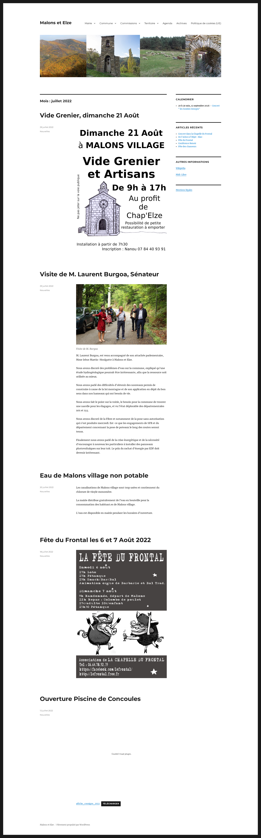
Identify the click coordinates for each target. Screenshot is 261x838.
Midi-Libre (181, 174)
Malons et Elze (56, 22)
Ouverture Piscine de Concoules (90, 698)
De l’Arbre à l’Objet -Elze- (190, 137)
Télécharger (111, 804)
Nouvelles (45, 131)
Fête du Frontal (185, 140)
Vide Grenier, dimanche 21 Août (89, 115)
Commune (106, 23)
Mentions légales (184, 190)
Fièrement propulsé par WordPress (73, 825)
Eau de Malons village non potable (94, 475)
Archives (181, 23)
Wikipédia (180, 168)
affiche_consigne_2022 (88, 803)
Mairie (88, 23)
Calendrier (185, 99)
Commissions (128, 23)
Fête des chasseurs (187, 146)
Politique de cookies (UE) (206, 23)
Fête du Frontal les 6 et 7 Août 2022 (95, 540)
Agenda (167, 23)
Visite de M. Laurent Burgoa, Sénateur (99, 274)
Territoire (149, 23)
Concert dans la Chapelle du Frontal (195, 134)
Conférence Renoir (187, 143)
